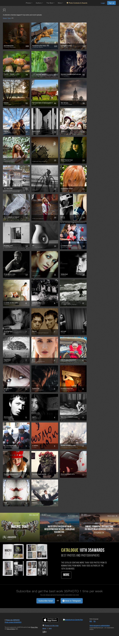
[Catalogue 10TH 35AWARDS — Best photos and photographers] (25, 559)
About (44, 628)
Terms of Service (11, 628)
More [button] (60, 3)
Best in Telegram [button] (73, 601)
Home (5, 18)
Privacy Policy (34, 627)
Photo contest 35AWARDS (13, 622)
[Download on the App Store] (52, 619)
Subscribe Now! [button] (45, 601)
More (66, 575)
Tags (9, 18)
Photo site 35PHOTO (13, 620)
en (90, 621)
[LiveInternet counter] (10, 624)
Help (50, 628)
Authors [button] (39, 3)
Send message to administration (99, 625)
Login (103, 3)
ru (94, 621)
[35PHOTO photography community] (12, 3)
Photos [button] (28, 3)
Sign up (111, 3)
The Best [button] (49, 3)
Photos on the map (51, 625)
